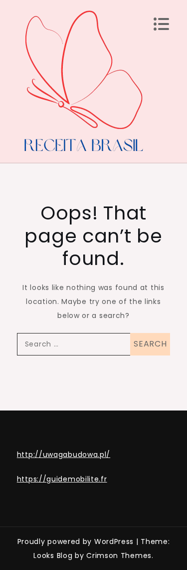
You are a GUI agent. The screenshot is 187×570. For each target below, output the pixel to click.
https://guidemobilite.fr (62, 479)
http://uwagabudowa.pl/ (63, 455)
